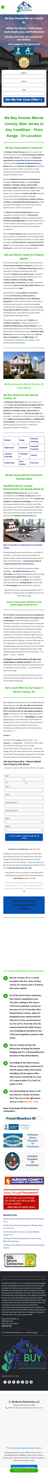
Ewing (21, 440)
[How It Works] (16, 234)
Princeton (34, 463)
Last (26, 783)
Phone (24, 81)
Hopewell (23, 447)
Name (7, 776)
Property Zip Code (11, 810)
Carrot (35, 1332)
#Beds (7, 818)
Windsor (7, 440)
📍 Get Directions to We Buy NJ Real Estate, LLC (24, 1448)
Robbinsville (9, 463)
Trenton (33, 455)
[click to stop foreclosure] (21, 1199)
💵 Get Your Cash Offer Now (24, 1467)
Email (24, 90)
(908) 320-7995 (34, 849)
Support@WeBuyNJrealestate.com (14, 1328)
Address (24, 73)
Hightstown (9, 447)
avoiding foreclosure (21, 571)
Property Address (11, 803)
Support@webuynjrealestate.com (30, 1408)
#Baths (8, 826)
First (6, 783)
